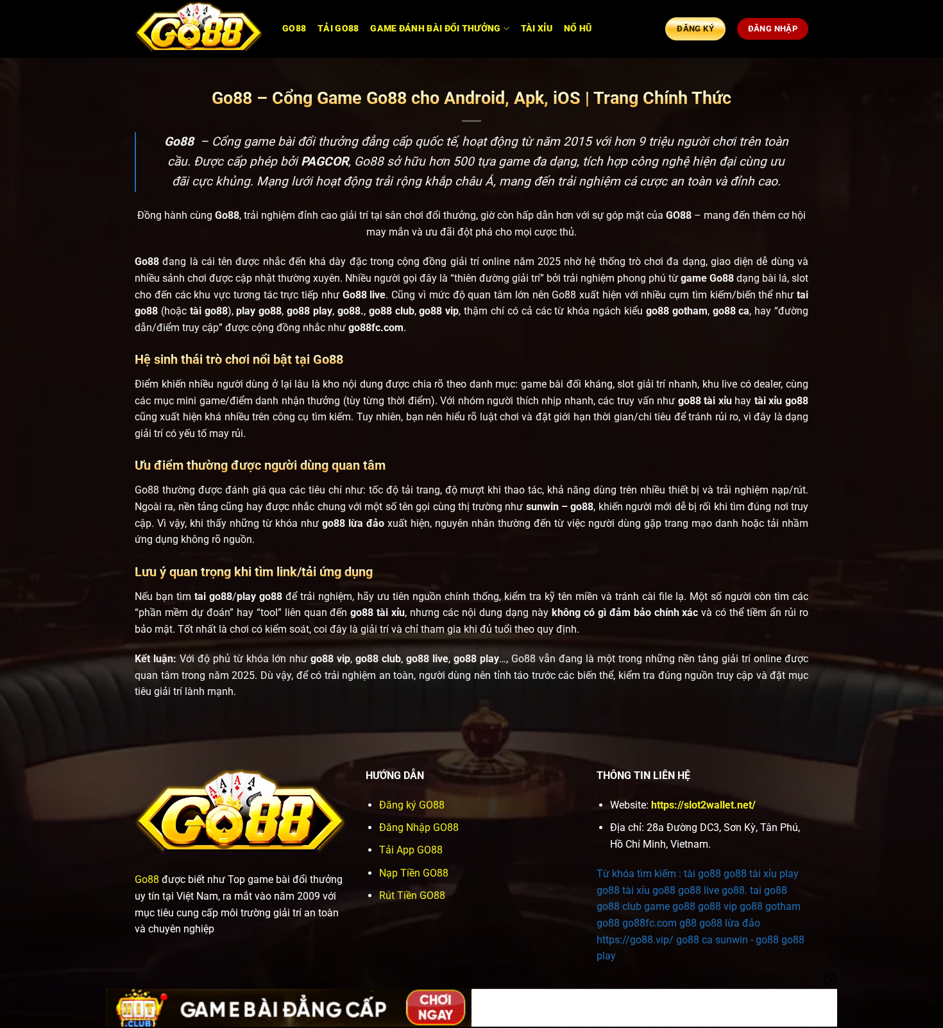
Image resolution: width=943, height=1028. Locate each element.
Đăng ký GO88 (412, 805)
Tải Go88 (338, 28)
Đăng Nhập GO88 (419, 827)
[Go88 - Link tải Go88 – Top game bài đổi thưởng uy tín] (199, 29)
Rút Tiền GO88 (412, 895)
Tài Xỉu (536, 28)
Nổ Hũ (577, 28)
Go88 (147, 879)
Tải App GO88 (411, 850)
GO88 (294, 28)
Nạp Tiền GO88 (413, 873)
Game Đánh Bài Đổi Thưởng (435, 28)
